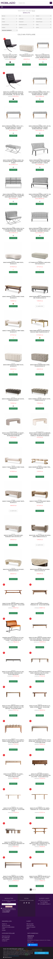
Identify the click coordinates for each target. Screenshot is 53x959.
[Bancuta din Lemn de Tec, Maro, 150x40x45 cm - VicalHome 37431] (39, 797)
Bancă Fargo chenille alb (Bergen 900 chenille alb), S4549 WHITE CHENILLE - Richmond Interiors (39, 434)
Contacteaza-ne (33, 944)
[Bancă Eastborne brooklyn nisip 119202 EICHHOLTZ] (13, 558)
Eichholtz (26, 53)
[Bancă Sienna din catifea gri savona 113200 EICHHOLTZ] (13, 388)
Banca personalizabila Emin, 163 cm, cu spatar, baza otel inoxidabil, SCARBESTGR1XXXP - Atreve (13, 230)
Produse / (24, 10)
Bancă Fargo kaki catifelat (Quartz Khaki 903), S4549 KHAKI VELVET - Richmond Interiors (13, 434)
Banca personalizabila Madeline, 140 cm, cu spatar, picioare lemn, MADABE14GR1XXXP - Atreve (39, 161)
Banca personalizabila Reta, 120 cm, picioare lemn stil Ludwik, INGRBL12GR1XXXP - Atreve (13, 127)
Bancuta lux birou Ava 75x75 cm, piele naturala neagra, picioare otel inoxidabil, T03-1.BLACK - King (10, 56)
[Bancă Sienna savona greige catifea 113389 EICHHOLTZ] (39, 388)
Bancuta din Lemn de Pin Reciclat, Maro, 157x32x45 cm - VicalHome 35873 (39, 707)
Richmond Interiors (13, 431)
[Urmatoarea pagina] (35, 890)
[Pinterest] (26, 903)
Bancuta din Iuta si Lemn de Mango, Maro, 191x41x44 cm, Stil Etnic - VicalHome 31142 (40, 673)
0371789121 (45, 902)
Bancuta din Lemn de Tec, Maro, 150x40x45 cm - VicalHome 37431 (39, 809)
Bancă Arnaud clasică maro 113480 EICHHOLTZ (13, 297)
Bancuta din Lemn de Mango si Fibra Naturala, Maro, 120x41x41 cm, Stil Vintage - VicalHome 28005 (13, 707)
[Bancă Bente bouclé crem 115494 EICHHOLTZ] (26, 45)
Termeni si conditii (6, 925)
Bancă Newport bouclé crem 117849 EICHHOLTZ (40, 468)
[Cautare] (51, 3)
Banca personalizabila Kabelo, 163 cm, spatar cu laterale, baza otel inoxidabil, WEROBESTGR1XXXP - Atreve (40, 230)
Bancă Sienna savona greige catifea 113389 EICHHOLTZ (40, 399)
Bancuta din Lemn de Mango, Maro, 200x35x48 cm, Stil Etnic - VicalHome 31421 (13, 605)
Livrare (3, 928)
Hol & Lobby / (29, 10)
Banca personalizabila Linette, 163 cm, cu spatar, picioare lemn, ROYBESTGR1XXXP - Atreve (40, 196)
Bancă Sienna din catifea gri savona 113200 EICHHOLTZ (13, 399)
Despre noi (4, 923)
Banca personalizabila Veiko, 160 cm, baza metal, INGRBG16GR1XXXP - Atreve (13, 161)
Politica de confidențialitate (14, 955)
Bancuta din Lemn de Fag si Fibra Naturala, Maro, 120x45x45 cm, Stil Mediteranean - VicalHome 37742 (13, 878)
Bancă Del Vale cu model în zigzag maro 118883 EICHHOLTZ (39, 536)
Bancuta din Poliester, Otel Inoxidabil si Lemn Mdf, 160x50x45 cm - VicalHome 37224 (13, 844)
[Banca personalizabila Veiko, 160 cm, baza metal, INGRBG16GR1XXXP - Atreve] (13, 149)
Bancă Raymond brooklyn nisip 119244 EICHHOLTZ (39, 570)
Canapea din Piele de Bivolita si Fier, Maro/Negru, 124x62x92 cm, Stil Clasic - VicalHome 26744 (13, 639)
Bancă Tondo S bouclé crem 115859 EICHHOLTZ (13, 331)
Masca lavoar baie (6, 936)
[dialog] (26, 953)
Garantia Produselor (30, 927)
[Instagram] (29, 903)
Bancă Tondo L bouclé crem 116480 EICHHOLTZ (13, 468)
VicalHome (13, 602)
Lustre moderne (5, 939)
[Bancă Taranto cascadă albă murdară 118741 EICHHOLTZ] (13, 524)
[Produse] (2, 7)
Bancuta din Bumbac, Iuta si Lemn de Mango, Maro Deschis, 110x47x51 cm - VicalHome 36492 (13, 741)
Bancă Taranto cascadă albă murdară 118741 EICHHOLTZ (13, 536)
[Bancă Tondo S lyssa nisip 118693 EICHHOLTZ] (39, 490)
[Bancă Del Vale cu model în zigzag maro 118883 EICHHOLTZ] (39, 524)
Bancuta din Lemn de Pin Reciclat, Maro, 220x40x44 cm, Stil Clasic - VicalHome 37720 (39, 878)
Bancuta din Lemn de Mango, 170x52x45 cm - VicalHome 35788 (39, 604)
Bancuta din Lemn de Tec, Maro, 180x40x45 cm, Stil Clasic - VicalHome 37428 (13, 775)
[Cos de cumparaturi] (50, 7)
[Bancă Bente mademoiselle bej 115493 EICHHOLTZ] (39, 353)
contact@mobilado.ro (44, 904)
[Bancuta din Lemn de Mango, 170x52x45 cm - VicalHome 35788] (39, 592)
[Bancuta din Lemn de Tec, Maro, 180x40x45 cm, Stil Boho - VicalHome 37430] (13, 797)
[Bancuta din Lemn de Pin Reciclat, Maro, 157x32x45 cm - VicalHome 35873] (39, 695)
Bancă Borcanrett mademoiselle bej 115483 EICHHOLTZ (39, 297)
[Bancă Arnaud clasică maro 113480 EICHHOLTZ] (13, 285)
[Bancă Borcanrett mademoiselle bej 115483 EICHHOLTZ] (39, 285)
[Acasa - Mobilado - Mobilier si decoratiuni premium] (8, 3)
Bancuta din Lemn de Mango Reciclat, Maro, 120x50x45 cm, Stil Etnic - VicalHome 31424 (40, 844)
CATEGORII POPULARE (8, 933)
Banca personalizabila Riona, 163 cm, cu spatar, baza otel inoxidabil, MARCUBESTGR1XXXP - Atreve (13, 196)
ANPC (27, 928)
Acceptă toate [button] (41, 952)
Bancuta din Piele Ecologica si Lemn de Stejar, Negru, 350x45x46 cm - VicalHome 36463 (13, 673)
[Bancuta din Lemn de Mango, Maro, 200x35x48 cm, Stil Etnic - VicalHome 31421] (13, 592)
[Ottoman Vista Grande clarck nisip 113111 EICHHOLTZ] (39, 251)
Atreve (43, 53)
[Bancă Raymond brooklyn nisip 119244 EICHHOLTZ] (39, 558)
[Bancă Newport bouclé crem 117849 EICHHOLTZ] (39, 456)
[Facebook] (24, 903)
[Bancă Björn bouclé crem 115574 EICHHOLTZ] (13, 251)
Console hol (4, 940)
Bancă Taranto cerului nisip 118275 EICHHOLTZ (13, 502)
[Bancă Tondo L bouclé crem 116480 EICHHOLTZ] (13, 456)
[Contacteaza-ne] (47, 7)
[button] (18, 957)
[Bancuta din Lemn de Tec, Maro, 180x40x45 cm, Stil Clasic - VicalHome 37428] (13, 763)
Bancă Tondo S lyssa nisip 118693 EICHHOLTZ (40, 502)
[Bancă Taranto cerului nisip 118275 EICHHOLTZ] (13, 490)
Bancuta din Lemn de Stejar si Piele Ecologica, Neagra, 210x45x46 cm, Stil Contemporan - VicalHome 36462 (40, 639)
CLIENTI (28, 921)
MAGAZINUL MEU (7, 921)
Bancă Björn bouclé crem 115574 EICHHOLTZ (13, 263)
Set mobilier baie (6, 937)
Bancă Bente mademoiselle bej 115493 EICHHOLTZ (39, 365)
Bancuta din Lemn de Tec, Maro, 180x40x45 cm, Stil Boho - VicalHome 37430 (13, 809)
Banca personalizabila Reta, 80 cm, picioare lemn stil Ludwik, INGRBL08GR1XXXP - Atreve (40, 127)
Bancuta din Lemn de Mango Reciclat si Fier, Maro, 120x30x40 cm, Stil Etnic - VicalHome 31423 (40, 775)
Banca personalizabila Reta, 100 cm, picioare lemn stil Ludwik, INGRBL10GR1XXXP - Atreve (42, 56)
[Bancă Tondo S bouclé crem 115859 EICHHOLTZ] (13, 319)
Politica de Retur (30, 925)
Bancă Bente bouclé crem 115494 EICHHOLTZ (26, 55)
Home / (19, 10)
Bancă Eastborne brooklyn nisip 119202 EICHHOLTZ (13, 570)
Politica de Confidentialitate (8, 927)
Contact (4, 930)
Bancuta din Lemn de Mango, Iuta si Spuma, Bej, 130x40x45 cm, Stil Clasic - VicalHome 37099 (40, 741)
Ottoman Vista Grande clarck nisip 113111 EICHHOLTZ (40, 263)
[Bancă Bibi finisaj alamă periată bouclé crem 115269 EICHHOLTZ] (39, 319)
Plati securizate (29, 923)
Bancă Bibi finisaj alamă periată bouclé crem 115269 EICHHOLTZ (40, 331)
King (10, 53)
